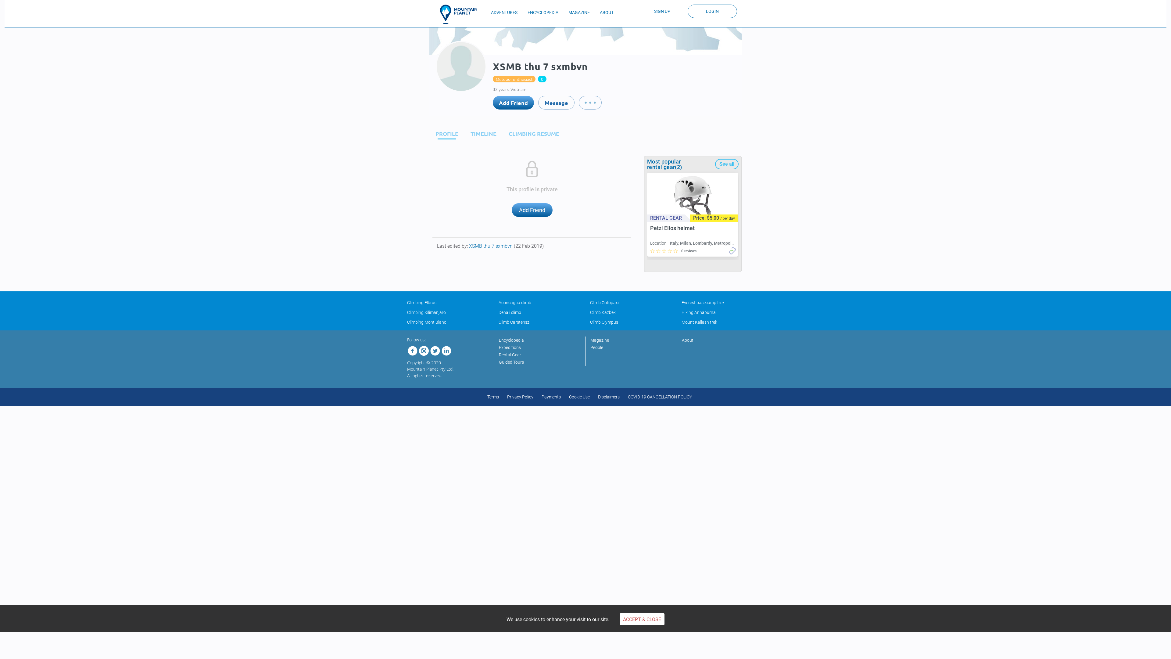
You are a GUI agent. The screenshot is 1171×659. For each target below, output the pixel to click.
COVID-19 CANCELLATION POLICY (660, 396)
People (596, 347)
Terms (493, 396)
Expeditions (510, 347)
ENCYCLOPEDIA (543, 12)
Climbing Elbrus (421, 302)
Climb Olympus (604, 322)
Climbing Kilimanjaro (426, 312)
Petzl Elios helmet (672, 228)
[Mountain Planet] (461, 14)
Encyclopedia (511, 340)
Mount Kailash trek (699, 322)
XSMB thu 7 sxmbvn (491, 246)
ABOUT (607, 12)
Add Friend (513, 102)
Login (712, 11)
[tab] (445, 133)
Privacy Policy (520, 396)
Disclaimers (609, 396)
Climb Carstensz (514, 322)
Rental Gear (510, 354)
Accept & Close (642, 619)
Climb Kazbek (603, 312)
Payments (551, 396)
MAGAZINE (579, 12)
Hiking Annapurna (699, 312)
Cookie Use (579, 396)
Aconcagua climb (515, 302)
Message (556, 102)
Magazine (599, 340)
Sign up (662, 11)
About (687, 340)
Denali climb (510, 312)
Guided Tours (511, 362)
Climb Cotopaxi (604, 302)
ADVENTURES (504, 12)
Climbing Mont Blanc (426, 322)
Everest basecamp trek (703, 302)
